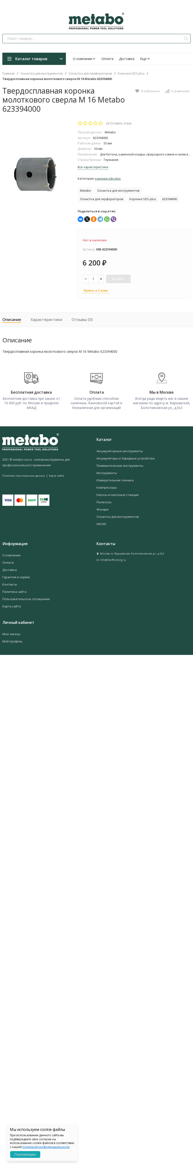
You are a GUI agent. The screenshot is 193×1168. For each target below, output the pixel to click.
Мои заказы (11, 634)
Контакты (9, 584)
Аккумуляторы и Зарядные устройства (125, 458)
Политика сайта (14, 592)
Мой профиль (12, 641)
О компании (82, 58)
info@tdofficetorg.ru (113, 560)
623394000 (169, 199)
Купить (118, 279)
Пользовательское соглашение (26, 599)
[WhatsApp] (107, 219)
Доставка (126, 58)
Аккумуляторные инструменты (119, 451)
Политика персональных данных (23, 475)
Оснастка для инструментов (41, 73)
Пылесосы (104, 502)
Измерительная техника (115, 480)
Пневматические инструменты (119, 465)
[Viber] (113, 219)
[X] (87, 219)
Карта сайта (56, 475)
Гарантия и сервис (16, 577)
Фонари (102, 509)
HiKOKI (101, 524)
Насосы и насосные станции (117, 495)
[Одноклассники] (93, 219)
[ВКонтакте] (80, 219)
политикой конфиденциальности (45, 1147)
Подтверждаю (25, 1154)
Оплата (107, 58)
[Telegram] (100, 219)
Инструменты (106, 473)
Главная (8, 73)
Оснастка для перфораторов (90, 73)
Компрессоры (106, 487)
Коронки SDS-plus (131, 73)
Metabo (85, 190)
